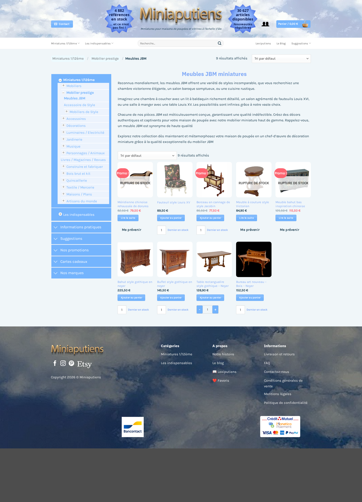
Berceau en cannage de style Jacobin (213, 204)
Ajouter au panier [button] (170, 217)
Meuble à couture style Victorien (252, 204)
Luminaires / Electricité (85, 132)
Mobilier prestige (105, 58)
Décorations (76, 125)
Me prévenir (131, 230)
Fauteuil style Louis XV (173, 202)
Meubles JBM (74, 98)
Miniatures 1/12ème (64, 43)
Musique (73, 146)
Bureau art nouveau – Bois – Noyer (251, 284)
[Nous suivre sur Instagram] (63, 364)
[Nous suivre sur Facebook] (55, 364)
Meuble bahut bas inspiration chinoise (290, 204)
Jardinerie (74, 139)
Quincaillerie (76, 180)
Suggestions (299, 43)
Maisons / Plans (79, 194)
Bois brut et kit (78, 173)
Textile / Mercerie (80, 187)
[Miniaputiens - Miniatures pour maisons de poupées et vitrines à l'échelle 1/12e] (181, 15)
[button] (265, 24)
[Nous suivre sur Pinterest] (71, 364)
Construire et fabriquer (84, 166)
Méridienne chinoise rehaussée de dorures (133, 204)
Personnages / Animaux (85, 153)
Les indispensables (98, 43)
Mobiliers (73, 86)
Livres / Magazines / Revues (83, 160)
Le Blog (281, 43)
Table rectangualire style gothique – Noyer (213, 284)
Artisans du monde (81, 201)
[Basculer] (55, 227)
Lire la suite (128, 217)
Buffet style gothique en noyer (174, 284)
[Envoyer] (220, 43)
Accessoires (76, 119)
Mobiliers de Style (84, 112)
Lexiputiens (263, 43)
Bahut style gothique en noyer (135, 284)
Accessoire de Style (79, 105)
